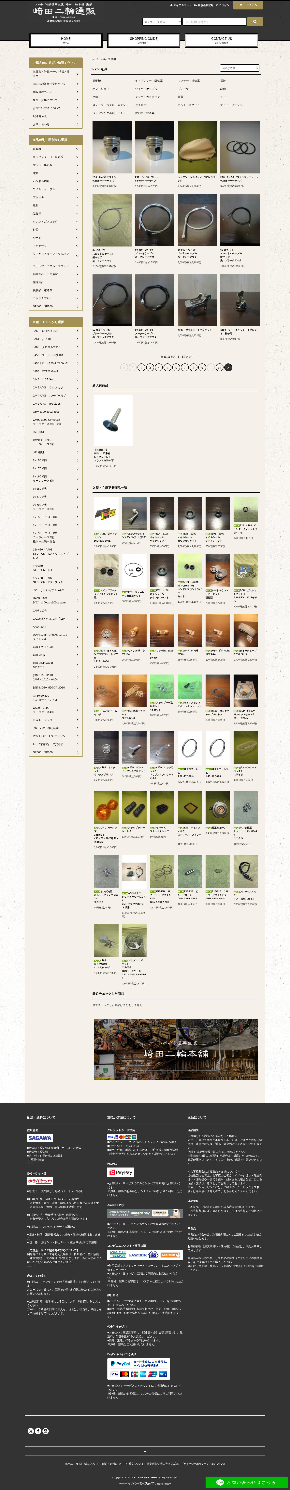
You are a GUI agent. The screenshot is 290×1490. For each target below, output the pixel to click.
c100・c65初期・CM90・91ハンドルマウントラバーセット (189, 589)
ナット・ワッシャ (231, 105)
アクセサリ (142, 105)
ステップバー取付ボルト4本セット (161, 706)
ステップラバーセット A (133, 829)
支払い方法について (87, 1463)
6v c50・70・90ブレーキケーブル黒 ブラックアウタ (103, 333)
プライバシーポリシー (194, 1463)
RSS (212, 1463)
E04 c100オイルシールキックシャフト (159, 537)
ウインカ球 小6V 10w (133, 652)
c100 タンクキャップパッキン (217, 713)
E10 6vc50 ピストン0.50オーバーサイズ (147, 179)
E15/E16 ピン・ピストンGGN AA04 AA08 (188, 895)
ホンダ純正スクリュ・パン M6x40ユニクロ (245, 833)
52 (219, 367)
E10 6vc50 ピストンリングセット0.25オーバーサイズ (239, 179)
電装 (223, 80)
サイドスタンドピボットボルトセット (189, 704)
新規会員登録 (205, 5)
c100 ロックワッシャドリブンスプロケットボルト (162, 772)
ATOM (221, 1463)
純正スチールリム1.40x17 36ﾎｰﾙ (217, 773)
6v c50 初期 (109, 59)
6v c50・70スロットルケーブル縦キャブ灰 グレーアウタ (103, 255)
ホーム (95, 59)
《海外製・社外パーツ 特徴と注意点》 (220, 1266)
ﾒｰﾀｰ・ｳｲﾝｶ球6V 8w (188, 652)
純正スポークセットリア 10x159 (133, 714)
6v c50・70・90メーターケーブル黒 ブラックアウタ (145, 333)
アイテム (250, 5)
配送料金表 (37, 1159)
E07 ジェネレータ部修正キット (133, 594)
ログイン (224, 5)
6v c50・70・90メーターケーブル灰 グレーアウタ (187, 253)
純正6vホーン (219, 827)
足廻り (97, 96)
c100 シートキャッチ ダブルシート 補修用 (239, 332)
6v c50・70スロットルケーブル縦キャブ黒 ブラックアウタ (231, 255)
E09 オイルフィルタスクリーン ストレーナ (189, 833)
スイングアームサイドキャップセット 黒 (106, 594)
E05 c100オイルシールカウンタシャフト (187, 537)
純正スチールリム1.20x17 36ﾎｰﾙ (189, 773)
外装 (180, 96)
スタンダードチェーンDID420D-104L (105, 537)
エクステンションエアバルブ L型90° (134, 535)
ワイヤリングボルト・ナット (110, 113)
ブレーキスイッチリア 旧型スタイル (245, 895)
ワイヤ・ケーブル (146, 88)
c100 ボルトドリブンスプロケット (134, 769)
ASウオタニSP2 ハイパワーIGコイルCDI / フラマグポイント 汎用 (134, 900)
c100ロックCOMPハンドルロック (102, 964)
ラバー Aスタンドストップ (159, 829)
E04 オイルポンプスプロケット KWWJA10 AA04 (106, 656)
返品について (136, 1463)
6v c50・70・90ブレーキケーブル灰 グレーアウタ (144, 253)
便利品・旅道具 (144, 113)
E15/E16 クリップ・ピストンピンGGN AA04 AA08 (217, 895)
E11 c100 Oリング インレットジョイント (245, 529)
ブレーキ (183, 88)
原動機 (97, 80)
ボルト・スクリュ (189, 105)
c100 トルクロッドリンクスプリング (106, 771)
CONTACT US (221, 40)
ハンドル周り (101, 88)
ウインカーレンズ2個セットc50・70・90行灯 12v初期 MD (106, 834)
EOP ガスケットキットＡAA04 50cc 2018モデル (245, 595)
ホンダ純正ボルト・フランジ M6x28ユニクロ (106, 896)
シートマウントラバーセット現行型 (217, 594)
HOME (66, 40)
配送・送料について (113, 1463)
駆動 (223, 88)
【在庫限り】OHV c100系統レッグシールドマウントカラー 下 (104, 455)
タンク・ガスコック (147, 96)
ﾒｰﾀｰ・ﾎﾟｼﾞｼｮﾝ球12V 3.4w (218, 652)
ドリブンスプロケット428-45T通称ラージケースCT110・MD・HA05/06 (134, 969)
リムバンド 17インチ (105, 713)
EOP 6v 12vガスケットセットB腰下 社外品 (244, 714)
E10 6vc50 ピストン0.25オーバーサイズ (104, 179)
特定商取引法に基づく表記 (162, 1463)
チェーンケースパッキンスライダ (245, 771)
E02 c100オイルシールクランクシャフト (159, 594)
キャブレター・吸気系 (149, 80)
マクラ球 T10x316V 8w (161, 654)
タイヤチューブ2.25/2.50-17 (245, 652)
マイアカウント (183, 5)
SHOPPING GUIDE (144, 40)
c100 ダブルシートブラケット (195, 330)
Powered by (124, 1484)
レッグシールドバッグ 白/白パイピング (197, 179)
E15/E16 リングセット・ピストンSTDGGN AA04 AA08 (161, 896)
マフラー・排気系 (189, 80)
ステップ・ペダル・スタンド (110, 105)
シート (224, 96)
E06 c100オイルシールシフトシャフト (215, 537)
